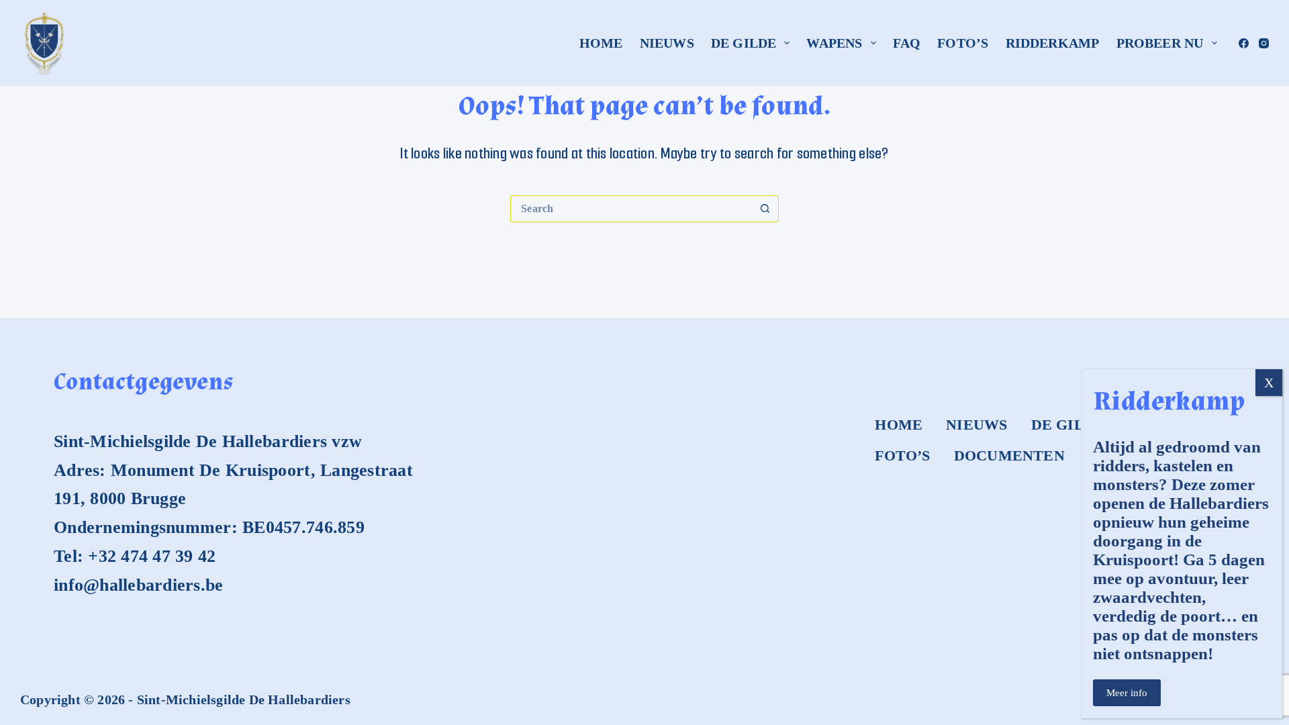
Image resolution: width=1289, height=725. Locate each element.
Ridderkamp (1053, 43)
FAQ (907, 43)
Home (601, 43)
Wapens (834, 43)
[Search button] (765, 208)
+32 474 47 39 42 (152, 556)
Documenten (1009, 455)
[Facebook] (1244, 43)
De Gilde (744, 43)
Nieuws (667, 43)
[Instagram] (1264, 43)
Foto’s (962, 43)
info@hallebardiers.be (138, 585)
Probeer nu (1160, 43)
